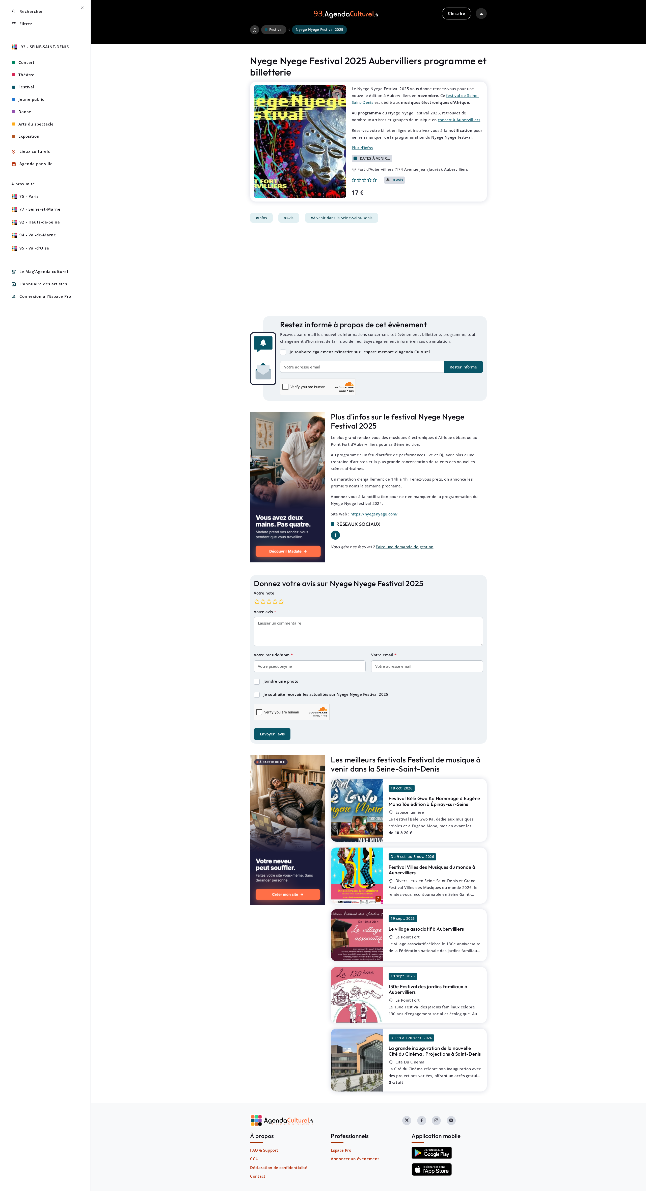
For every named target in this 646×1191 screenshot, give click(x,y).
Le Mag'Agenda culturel (39, 272)
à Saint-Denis (435, 1051)
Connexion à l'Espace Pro (41, 296)
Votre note (264, 593)
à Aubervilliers (432, 870)
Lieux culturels (30, 152)
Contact (257, 1176)
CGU (254, 1158)
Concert (26, 62)
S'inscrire (456, 13)
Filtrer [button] (21, 24)
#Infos (261, 218)
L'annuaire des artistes (39, 284)
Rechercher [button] (27, 11)
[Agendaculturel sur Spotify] (451, 1120)
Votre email (382, 654)
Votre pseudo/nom (272, 654)
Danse (24, 111)
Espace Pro (341, 1150)
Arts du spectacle (36, 124)
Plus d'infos (362, 147)
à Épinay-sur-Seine (434, 801)
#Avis (289, 218)
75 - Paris (29, 196)
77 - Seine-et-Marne (40, 209)
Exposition (29, 136)
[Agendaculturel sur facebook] (421, 1120)
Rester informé (463, 366)
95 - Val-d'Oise (34, 248)
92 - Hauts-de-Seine (39, 222)
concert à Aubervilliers (459, 119)
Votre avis (264, 611)
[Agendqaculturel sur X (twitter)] (406, 1120)
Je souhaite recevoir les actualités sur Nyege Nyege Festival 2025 (325, 694)
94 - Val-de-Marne (37, 234)
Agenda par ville (32, 164)
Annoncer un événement (355, 1158)
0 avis (398, 180)
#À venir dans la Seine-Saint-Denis (342, 218)
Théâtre (26, 74)
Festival (26, 86)
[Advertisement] (368, 269)
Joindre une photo (281, 681)
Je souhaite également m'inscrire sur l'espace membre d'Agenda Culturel (360, 351)
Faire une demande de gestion (404, 546)
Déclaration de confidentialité (278, 1167)
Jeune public (31, 99)
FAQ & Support (264, 1150)
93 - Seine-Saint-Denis (44, 46)
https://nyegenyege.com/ (374, 513)
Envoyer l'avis (272, 733)
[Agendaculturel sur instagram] (436, 1120)
